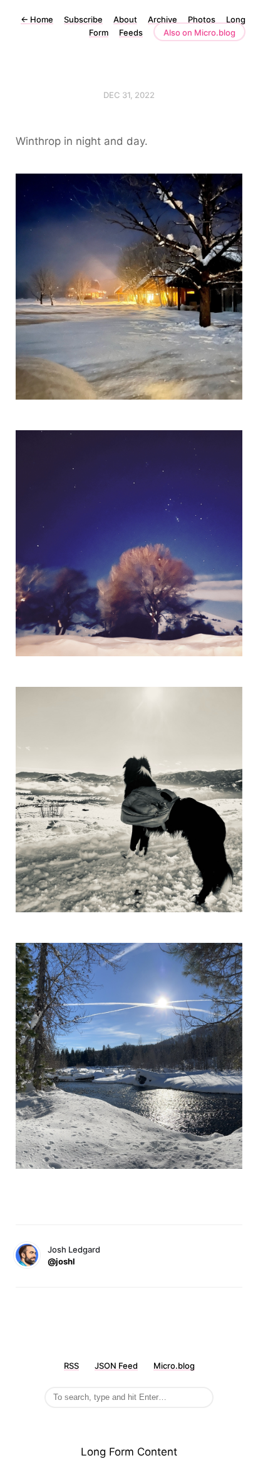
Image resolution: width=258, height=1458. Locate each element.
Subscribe (83, 19)
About (125, 19)
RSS (71, 1366)
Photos (201, 19)
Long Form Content (129, 1452)
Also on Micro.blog (199, 32)
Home (37, 19)
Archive (162, 19)
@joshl (61, 1261)
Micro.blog (174, 1366)
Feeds (131, 32)
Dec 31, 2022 (129, 95)
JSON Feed (116, 1366)
